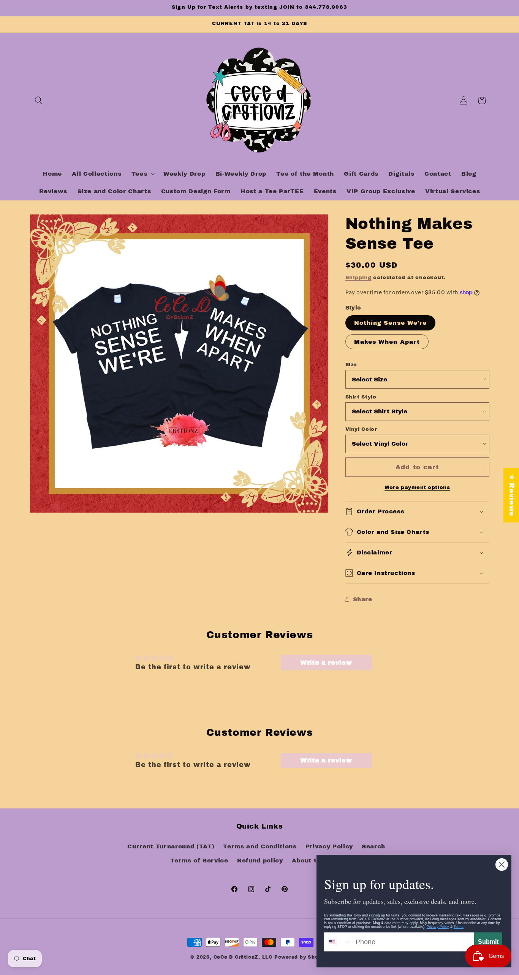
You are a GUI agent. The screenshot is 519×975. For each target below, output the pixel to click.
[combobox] (338, 942)
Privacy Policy (329, 846)
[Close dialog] (501, 864)
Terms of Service (199, 860)
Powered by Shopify (301, 957)
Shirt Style (361, 396)
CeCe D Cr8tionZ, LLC (243, 957)
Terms (459, 927)
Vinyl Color (361, 429)
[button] (39, 100)
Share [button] (362, 598)
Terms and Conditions (259, 846)
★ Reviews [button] (511, 495)
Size (351, 364)
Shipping (358, 277)
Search (373, 846)
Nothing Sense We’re (390, 322)
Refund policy (260, 860)
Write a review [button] (326, 662)
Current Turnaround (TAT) (170, 846)
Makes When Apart (387, 341)
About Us (307, 860)
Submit (488, 941)
